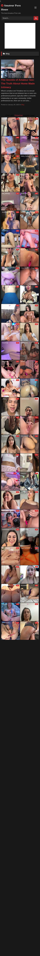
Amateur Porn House (11, 7)
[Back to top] (33, 950)
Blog (22, 104)
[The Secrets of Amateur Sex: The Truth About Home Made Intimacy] (17, 77)
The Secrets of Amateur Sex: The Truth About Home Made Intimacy (18, 83)
